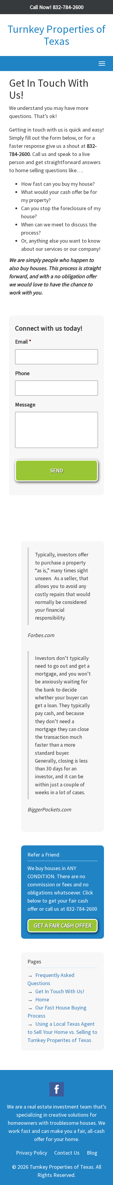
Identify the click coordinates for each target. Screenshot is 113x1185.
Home (42, 999)
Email (23, 341)
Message (25, 404)
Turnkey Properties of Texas (56, 35)
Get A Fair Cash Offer (63, 925)
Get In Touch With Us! (59, 991)
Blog (92, 1152)
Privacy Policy (31, 1152)
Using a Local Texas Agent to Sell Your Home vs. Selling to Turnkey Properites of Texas (62, 1031)
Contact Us (67, 1152)
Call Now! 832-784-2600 (56, 7)
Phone (22, 373)
